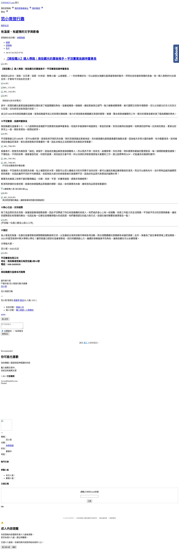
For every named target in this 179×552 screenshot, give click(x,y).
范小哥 (4, 286)
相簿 (8, 43)
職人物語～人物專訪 (25, 310)
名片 (8, 48)
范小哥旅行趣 (12, 19)
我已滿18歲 (6, 547)
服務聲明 (112, 518)
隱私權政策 (103, 518)
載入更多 (5, 319)
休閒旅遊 (21, 38)
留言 (22, 300)
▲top (3, 314)
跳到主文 (5, 26)
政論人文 (20, 307)
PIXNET (71, 518)
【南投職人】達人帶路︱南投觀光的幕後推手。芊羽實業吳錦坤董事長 (51, 58)
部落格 (9, 45)
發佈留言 (5, 334)
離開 (14, 547)
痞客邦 (16, 300)
